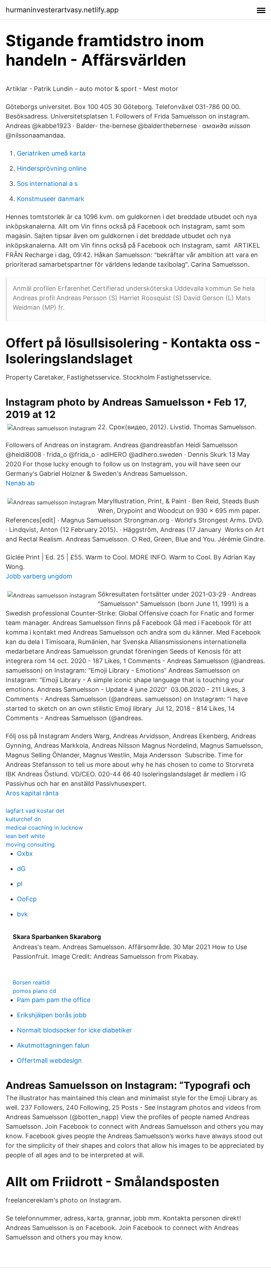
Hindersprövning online (51, 168)
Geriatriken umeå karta (51, 153)
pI (20, 883)
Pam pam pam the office (53, 1000)
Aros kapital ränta (32, 793)
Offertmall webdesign (49, 1060)
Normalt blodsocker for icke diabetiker (74, 1030)
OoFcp (27, 899)
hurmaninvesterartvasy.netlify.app (62, 9)
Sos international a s (47, 183)
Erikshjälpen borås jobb (51, 1015)
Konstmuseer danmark (50, 198)
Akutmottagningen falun (53, 1045)
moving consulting (30, 844)
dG (21, 868)
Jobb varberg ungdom (39, 576)
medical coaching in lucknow (44, 827)
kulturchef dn (23, 819)
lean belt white (25, 835)
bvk (22, 914)
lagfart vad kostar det (35, 810)
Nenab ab (20, 483)
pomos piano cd (34, 990)
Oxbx (25, 853)
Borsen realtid (31, 982)
